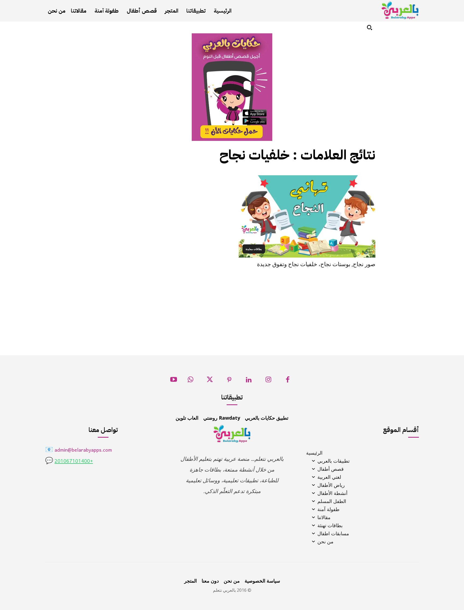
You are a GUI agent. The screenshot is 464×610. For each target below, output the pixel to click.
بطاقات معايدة (254, 249)
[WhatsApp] (190, 381)
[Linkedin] (248, 381)
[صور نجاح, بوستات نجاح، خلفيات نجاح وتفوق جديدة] (306, 216)
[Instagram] (268, 381)
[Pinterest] (229, 381)
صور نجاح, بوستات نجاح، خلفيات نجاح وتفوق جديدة (316, 264)
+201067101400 (74, 461)
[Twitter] (209, 381)
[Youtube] (173, 381)
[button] (369, 27)
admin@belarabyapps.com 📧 (78, 450)
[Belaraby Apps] (400, 10)
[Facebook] (287, 381)
